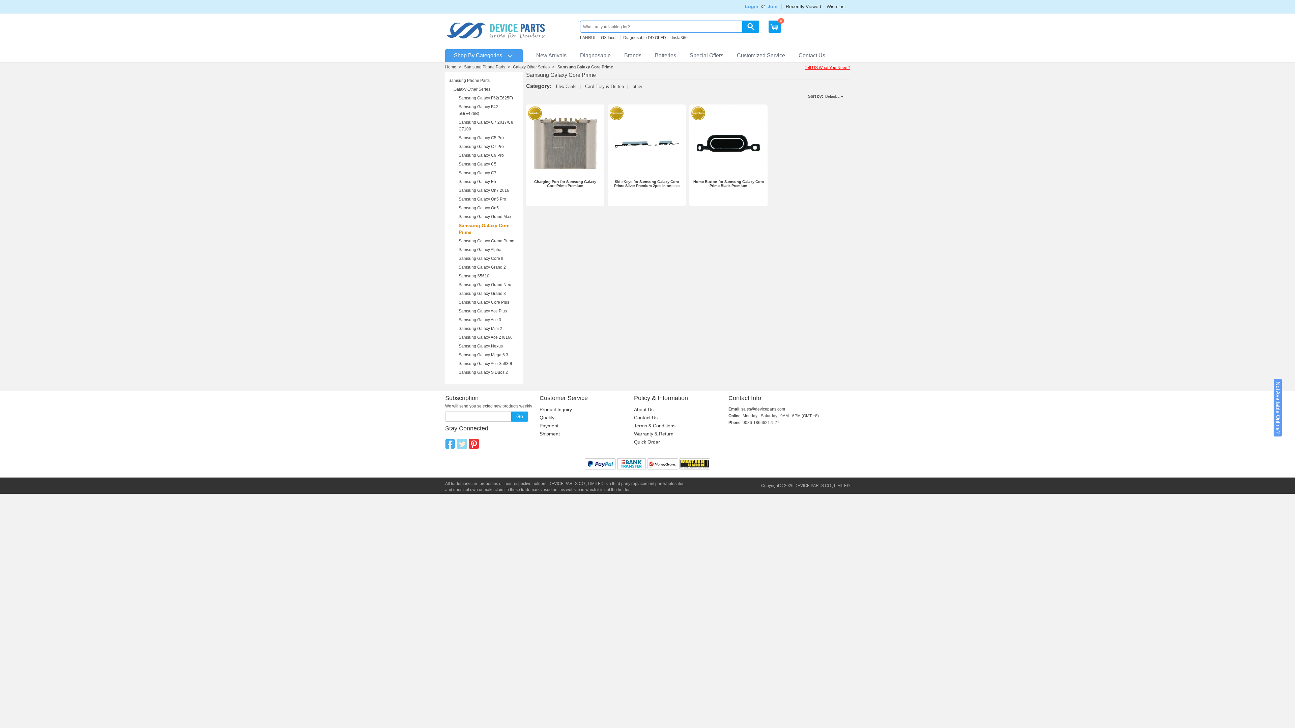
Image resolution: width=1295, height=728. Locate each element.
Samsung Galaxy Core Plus (484, 302)
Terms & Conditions (654, 425)
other (637, 86)
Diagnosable (595, 55)
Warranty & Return (653, 433)
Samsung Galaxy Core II (481, 258)
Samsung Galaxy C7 (477, 173)
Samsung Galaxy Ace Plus (483, 311)
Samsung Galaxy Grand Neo (485, 284)
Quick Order (647, 442)
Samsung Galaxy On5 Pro (482, 199)
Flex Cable (566, 86)
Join (773, 6)
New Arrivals (551, 55)
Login (751, 6)
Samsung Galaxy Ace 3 (480, 319)
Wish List (836, 6)
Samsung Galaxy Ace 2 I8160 (486, 337)
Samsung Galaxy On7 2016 (484, 190)
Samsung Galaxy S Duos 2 (483, 372)
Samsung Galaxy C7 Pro (481, 146)
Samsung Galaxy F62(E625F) (486, 98)
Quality (547, 417)
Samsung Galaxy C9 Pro (481, 155)
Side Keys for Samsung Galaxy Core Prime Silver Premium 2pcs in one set (647, 184)
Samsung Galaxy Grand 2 (482, 267)
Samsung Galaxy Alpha (480, 249)
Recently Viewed (803, 6)
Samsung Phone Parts (484, 67)
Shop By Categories (478, 55)
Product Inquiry (556, 409)
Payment (549, 425)
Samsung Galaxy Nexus (481, 346)
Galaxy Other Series (531, 67)
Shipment (550, 433)
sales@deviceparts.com (763, 409)
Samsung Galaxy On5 (479, 208)
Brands (632, 55)
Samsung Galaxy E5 (477, 181)
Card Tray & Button (604, 86)
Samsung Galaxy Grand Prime (486, 241)
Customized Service (761, 55)
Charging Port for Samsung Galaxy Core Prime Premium (565, 184)
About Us (644, 409)
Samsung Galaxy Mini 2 (480, 328)
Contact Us (812, 55)
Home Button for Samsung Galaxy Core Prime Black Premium (728, 184)
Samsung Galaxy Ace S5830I (485, 363)
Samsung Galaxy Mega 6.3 (483, 355)
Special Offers (706, 55)
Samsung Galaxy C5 (477, 164)
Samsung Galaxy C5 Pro (481, 137)
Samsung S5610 (474, 276)
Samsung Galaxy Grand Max (485, 216)
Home (450, 67)
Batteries (665, 55)
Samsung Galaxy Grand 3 (482, 293)
